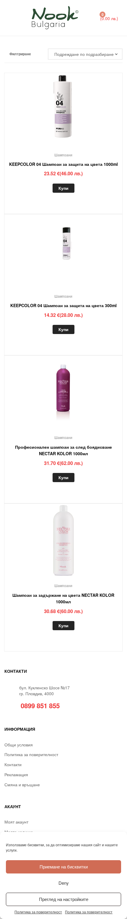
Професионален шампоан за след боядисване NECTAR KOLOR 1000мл (63, 450)
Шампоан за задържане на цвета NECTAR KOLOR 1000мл (63, 598)
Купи (63, 188)
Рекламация (16, 774)
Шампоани (63, 154)
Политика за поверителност (38, 911)
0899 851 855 (40, 706)
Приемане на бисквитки (64, 866)
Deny (63, 883)
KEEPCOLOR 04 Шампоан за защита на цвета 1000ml (63, 164)
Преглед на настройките (63, 899)
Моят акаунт (16, 822)
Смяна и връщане (22, 784)
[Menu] (10, 17)
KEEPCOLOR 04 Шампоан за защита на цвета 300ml (63, 305)
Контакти (13, 764)
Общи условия (18, 745)
